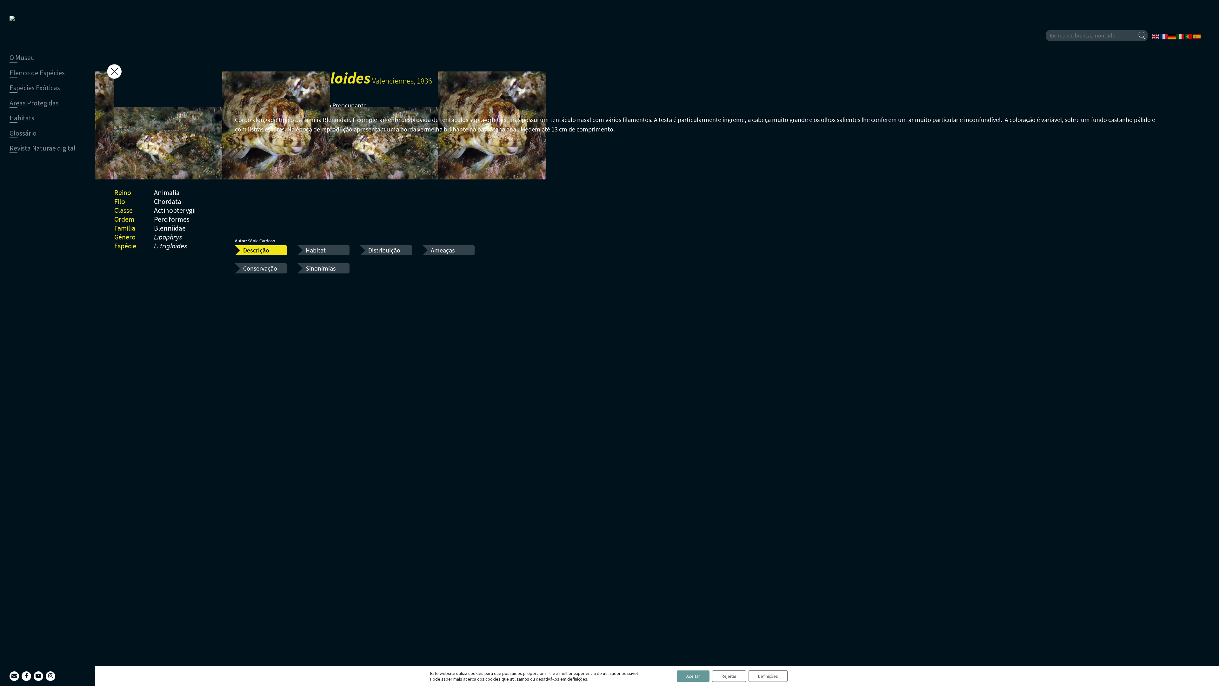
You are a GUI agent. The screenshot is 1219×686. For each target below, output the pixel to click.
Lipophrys (168, 237)
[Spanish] (1197, 36)
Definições (768, 676)
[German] (1172, 36)
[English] (1156, 36)
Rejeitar (729, 676)
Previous (214, 133)
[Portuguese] (1189, 36)
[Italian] (1180, 36)
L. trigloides (170, 246)
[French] (1164, 36)
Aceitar (693, 676)
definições (577, 679)
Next (214, 120)
